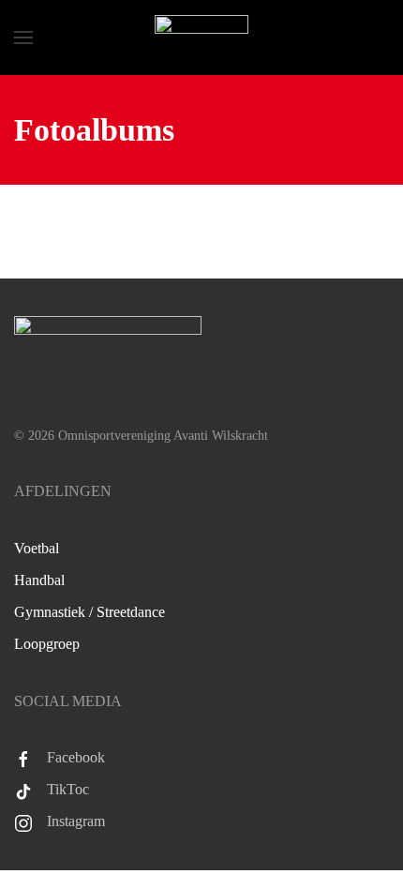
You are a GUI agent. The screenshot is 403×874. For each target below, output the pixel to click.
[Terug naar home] (201, 37)
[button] (23, 37)
